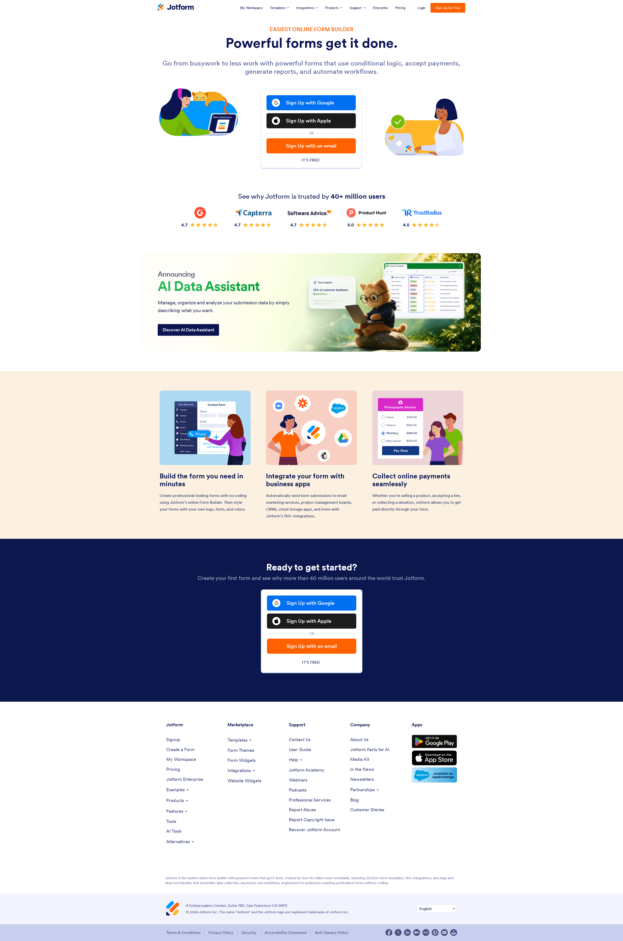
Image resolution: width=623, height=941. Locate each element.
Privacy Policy (221, 932)
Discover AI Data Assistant (188, 330)
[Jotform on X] (398, 932)
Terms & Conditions (183, 932)
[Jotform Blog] (425, 932)
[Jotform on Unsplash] (453, 932)
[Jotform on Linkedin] (407, 932)
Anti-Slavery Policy (331, 932)
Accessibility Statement (286, 932)
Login (421, 8)
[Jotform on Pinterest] (435, 932)
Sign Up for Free (447, 8)
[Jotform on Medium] (416, 932)
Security (249, 932)
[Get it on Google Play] (434, 741)
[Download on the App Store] (434, 757)
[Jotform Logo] (176, 7)
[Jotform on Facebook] (388, 932)
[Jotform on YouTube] (444, 932)
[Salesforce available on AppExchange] (434, 775)
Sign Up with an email (311, 145)
